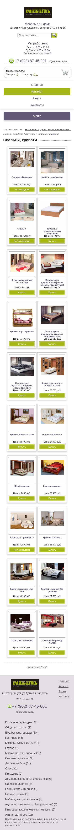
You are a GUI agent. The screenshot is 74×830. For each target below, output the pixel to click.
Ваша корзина (15, 70)
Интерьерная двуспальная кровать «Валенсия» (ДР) (22, 385)
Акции (37, 98)
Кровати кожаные (52, 486)
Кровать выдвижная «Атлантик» (22, 281)
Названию (32, 129)
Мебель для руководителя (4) (23, 799)
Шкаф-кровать (21, 486)
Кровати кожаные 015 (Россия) (52, 590)
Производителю (59, 129)
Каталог (37, 91)
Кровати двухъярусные (22, 332)
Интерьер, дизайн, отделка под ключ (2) (30, 809)
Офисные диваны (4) (18, 783)
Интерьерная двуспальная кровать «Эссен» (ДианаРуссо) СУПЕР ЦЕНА (52, 284)
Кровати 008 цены (52, 537)
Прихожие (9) (13, 773)
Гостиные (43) (14, 737)
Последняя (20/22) (37, 667)
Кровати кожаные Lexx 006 (22, 590)
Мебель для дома (13, 134)
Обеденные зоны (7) (18, 727)
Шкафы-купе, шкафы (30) (21, 732)
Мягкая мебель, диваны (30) (23, 753)
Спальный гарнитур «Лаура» (52, 641)
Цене (43, 129)
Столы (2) (11, 768)
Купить (52, 241)
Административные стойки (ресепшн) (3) (31, 804)
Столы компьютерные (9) (21, 789)
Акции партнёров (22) (19, 814)
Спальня (21, 229)
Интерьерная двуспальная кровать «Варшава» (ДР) (52, 334)
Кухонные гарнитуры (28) (21, 722)
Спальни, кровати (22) (19, 758)
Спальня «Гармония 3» (22, 537)
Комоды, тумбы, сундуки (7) (22, 742)
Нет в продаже (22, 189)
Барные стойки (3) (16, 794)
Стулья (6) (11, 748)
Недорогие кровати (52, 434)
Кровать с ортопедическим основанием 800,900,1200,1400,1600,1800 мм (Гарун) (53, 234)
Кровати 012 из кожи (22, 640)
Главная (37, 84)
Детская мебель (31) (18, 763)
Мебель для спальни (52, 177)
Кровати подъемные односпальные (52, 384)
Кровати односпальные (22, 434)
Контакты (37, 105)
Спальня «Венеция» (22, 177)
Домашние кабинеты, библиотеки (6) (28, 778)
